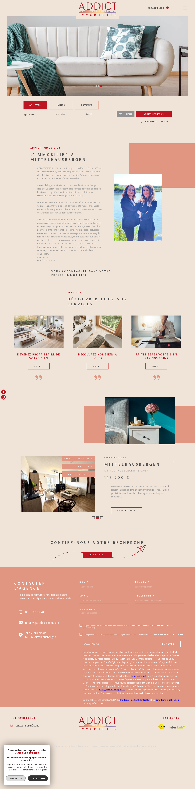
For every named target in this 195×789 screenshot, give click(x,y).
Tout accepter (37, 778)
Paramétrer (16, 778)
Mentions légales (116, 776)
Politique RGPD (144, 776)
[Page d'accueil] (97, 759)
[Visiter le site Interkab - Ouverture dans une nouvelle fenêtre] (177, 757)
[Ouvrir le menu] (185, 8)
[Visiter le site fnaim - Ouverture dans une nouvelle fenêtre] (161, 757)
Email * (85, 626)
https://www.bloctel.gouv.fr (112, 719)
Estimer (87, 105)
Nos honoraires (84, 776)
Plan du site (104, 776)
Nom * (84, 612)
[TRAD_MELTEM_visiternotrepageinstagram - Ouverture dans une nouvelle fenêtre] (3, 397)
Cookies (153, 776)
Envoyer (168, 674)
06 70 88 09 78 (34, 642)
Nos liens (133, 776)
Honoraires (94, 776)
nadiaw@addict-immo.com (42, 653)
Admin (126, 776)
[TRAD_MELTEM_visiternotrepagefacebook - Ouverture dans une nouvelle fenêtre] (3, 391)
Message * (88, 639)
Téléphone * (145, 626)
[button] (94, 86)
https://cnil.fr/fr (138, 706)
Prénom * (142, 612)
